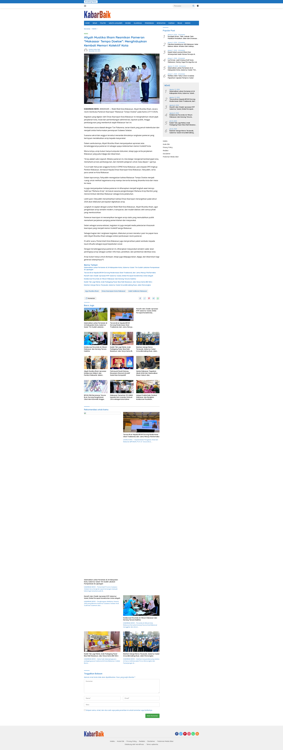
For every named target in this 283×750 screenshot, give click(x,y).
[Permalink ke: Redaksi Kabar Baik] (86, 50)
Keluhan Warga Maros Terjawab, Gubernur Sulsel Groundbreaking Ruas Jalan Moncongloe (117, 285)
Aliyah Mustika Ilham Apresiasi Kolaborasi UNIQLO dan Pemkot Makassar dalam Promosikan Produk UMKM (95, 373)
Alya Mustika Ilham (92, 291)
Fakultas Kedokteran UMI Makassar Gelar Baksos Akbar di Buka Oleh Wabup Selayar (183, 45)
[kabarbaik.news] (97, 14)
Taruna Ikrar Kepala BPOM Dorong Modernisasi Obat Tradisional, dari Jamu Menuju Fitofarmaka (120, 273)
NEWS (95, 23)
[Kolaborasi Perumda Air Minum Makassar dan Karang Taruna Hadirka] (95, 338)
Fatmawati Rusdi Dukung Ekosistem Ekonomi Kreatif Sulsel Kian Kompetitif (120, 373)
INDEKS (187, 23)
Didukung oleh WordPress (134, 744)
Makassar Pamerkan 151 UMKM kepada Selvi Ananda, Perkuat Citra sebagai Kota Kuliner (121, 397)
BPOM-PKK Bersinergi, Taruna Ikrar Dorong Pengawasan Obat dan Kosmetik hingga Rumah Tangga (95, 397)
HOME (87, 23)
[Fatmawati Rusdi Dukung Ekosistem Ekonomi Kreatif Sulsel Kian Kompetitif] (122, 362)
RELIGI (180, 23)
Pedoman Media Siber (171, 157)
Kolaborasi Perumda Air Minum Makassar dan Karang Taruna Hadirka (110, 279)
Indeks (165, 141)
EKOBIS (128, 23)
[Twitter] (181, 734)
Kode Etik (166, 144)
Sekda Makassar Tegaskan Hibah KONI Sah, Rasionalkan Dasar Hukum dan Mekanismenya (147, 373)
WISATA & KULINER (115, 23)
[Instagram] (189, 734)
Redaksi (165, 150)
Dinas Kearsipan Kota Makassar (113, 291)
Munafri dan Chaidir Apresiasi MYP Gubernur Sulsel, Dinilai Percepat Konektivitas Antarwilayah (118, 276)
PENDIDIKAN (149, 23)
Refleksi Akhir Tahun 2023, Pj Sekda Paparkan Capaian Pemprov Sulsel (181, 77)
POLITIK (103, 23)
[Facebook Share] (140, 298)
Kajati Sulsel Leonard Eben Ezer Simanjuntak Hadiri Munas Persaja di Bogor (181, 53)
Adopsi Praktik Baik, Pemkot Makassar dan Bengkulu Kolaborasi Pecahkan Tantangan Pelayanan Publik (146, 397)
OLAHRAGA (138, 23)
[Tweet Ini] (144, 298)
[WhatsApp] (193, 734)
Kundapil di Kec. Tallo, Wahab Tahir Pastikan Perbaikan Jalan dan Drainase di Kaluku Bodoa (183, 37)
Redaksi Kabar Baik (94, 49)
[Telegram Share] (153, 298)
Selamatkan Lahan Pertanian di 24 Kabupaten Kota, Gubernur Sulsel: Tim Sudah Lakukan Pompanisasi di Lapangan (121, 268)
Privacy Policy (168, 147)
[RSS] (197, 734)
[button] (193, 6)
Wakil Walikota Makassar (137, 291)
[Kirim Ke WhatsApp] (158, 298)
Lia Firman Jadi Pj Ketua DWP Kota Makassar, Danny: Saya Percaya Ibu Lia (182, 61)
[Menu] (85, 6)
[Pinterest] (185, 734)
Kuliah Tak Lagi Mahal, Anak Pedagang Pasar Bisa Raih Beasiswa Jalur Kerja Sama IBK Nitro (118, 282)
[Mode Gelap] (198, 6)
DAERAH (171, 23)
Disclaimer (166, 154)
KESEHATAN (161, 23)
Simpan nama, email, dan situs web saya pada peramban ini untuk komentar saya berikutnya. (119, 710)
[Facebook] (177, 734)
